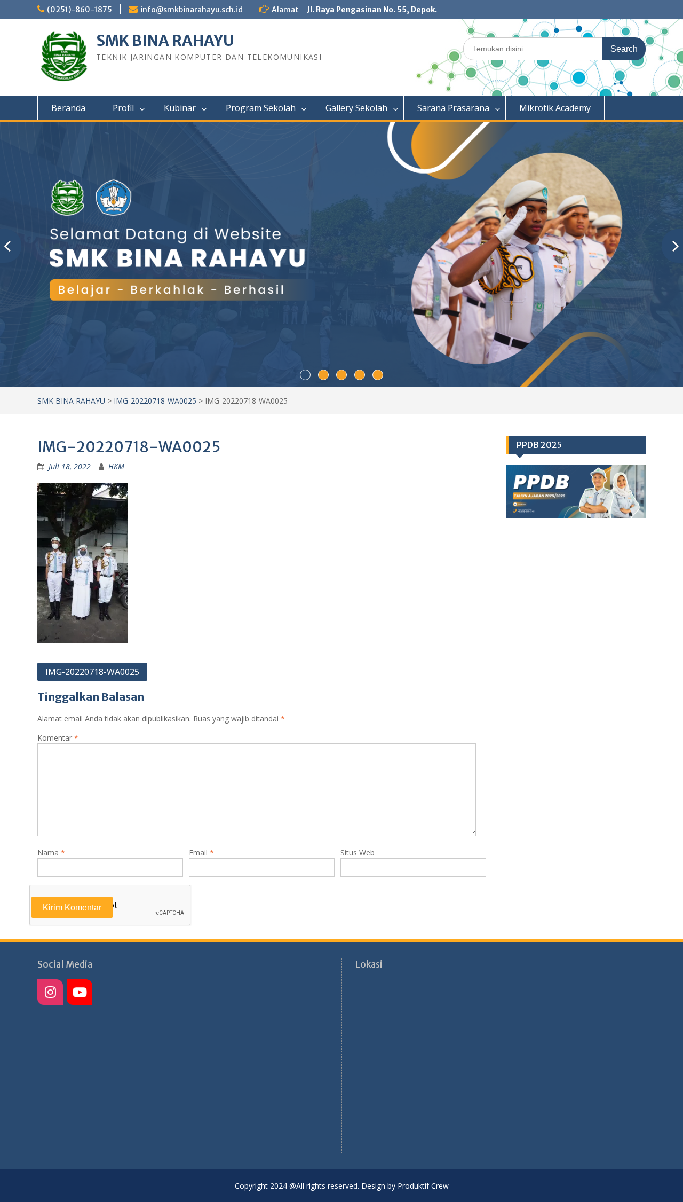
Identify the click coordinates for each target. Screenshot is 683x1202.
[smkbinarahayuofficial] (50, 992)
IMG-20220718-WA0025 (155, 401)
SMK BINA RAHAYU (165, 40)
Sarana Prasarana (453, 108)
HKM (116, 466)
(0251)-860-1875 (79, 9)
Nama (51, 852)
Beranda (68, 108)
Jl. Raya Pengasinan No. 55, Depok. (372, 9)
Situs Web (357, 852)
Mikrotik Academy (555, 108)
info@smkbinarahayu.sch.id (191, 9)
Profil (123, 108)
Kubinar (180, 108)
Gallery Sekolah (356, 108)
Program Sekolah (261, 108)
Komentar (57, 738)
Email (201, 852)
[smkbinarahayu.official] (79, 992)
